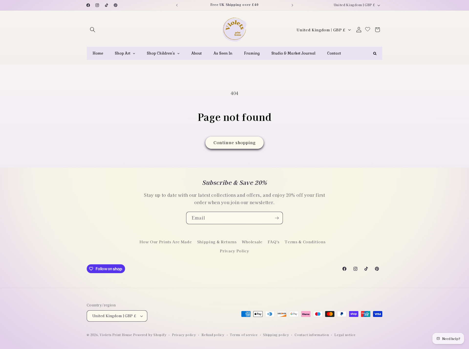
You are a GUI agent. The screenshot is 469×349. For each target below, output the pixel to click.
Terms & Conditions (305, 241)
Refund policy (213, 335)
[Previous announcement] (176, 5)
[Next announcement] (292, 5)
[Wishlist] (368, 29)
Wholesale (252, 241)
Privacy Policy (234, 250)
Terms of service (243, 335)
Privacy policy (184, 335)
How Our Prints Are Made (165, 241)
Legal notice (344, 335)
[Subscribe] (277, 218)
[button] (92, 29)
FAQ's (273, 241)
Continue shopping (234, 142)
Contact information (312, 335)
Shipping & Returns (217, 241)
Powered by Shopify (150, 335)
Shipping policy (276, 335)
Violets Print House (116, 335)
